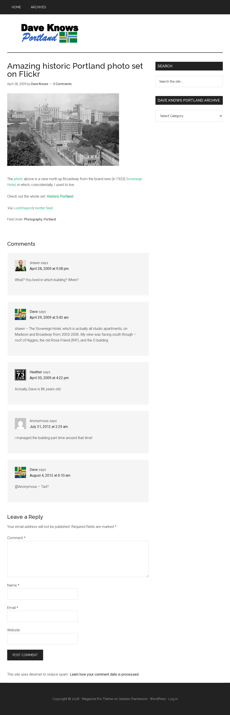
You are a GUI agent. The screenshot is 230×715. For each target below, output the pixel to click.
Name (13, 585)
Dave (34, 311)
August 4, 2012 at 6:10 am (50, 475)
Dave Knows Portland (50, 33)
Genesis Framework (133, 699)
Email (12, 608)
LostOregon (22, 208)
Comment (16, 538)
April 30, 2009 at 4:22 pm (49, 378)
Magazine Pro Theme (97, 699)
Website (13, 630)
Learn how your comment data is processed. (104, 674)
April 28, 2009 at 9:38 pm (49, 269)
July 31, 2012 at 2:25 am (49, 427)
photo (18, 179)
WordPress (158, 699)
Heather (36, 372)
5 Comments (62, 84)
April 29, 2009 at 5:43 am (49, 317)
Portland (50, 219)
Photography (33, 219)
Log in (173, 699)
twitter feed (44, 208)
